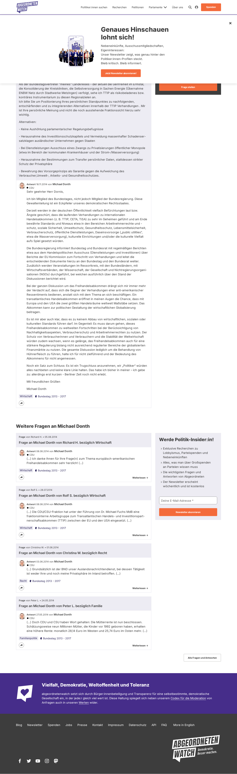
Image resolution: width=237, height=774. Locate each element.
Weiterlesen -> (140, 477)
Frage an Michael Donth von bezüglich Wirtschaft (65, 443)
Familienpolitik (28, 638)
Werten (84, 702)
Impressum (116, 725)
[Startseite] (27, 7)
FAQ (164, 725)
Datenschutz (137, 725)
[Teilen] (21, 403)
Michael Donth (62, 184)
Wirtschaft (26, 396)
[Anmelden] (196, 7)
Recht (23, 580)
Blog (19, 725)
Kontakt (97, 725)
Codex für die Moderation (188, 698)
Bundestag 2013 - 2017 (52, 396)
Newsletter (35, 725)
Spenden (54, 725)
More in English (184, 725)
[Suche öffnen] (190, 7)
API (154, 725)
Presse (82, 725)
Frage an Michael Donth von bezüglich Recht (63, 553)
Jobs (68, 725)
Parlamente (155, 7)
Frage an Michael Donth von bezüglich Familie (60, 606)
